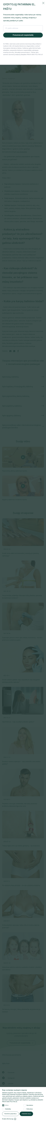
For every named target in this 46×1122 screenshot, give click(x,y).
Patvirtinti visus (26, 1113)
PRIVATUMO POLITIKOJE (9, 1101)
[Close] (43, 3)
